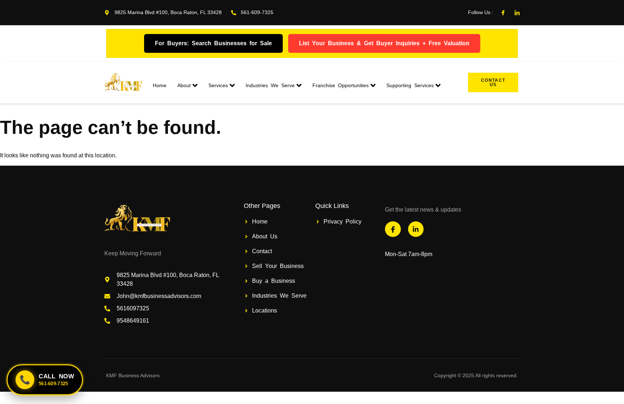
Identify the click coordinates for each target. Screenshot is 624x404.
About (184, 85)
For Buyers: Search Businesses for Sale (213, 43)
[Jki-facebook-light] (503, 12)
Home (159, 85)
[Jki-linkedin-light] (517, 12)
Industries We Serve (270, 85)
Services (218, 85)
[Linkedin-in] (416, 229)
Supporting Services (410, 85)
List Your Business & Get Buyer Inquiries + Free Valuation (384, 43)
